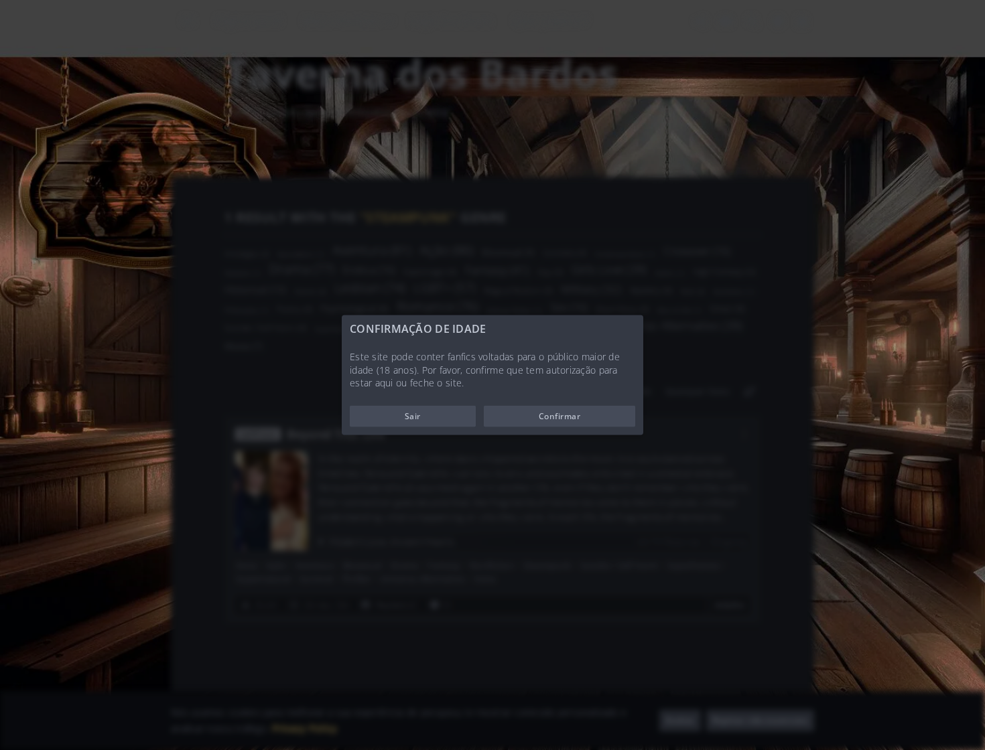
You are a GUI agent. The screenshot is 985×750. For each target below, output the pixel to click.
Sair (413, 415)
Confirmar (559, 415)
